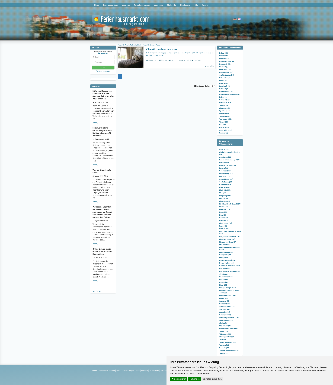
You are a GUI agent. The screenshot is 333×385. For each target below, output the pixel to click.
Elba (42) (222, 193)
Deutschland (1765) (226, 61)
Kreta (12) (223, 226)
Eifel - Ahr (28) (225, 190)
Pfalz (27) (223, 285)
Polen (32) (223, 97)
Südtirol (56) (224, 331)
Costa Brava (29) (225, 182)
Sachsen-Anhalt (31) (227, 306)
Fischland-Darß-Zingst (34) (230, 204)
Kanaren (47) (224, 220)
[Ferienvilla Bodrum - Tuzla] (131, 58)
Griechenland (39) (226, 72)
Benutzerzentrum (110, 5)
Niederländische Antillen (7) (229, 94)
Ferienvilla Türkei (123, 45)
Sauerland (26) (225, 315)
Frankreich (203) (225, 70)
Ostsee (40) (224, 282)
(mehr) (95, 122)
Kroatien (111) (224, 86)
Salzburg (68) (224, 309)
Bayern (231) (224, 168)
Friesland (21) (224, 209)
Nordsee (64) (224, 268)
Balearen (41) (224, 163)
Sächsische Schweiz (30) (229, 329)
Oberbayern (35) (225, 274)
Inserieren (126, 5)
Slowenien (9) (224, 108)
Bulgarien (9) (224, 58)
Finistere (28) (224, 201)
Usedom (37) (224, 348)
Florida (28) (223, 207)
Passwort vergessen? (103, 71)
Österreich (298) (225, 130)
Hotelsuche (185, 5)
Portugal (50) (224, 100)
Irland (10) (223, 80)
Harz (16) (222, 215)
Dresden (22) (224, 187)
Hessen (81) (224, 218)
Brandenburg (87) (226, 174)
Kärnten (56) (224, 229)
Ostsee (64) (224, 279)
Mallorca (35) (224, 245)
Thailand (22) (224, 116)
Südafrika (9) (224, 114)
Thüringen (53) (225, 334)
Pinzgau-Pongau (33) (227, 288)
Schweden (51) (225, 103)
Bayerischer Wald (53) (227, 165)
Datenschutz (166, 370)
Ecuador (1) (223, 133)
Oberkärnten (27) (226, 277)
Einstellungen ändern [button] (212, 379)
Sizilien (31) (223, 323)
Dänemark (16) (225, 64)
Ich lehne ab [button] (194, 379)
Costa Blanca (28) (226, 179)
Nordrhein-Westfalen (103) (229, 266)
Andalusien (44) (225, 157)
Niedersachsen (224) (227, 260)
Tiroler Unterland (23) (227, 342)
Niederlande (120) (226, 92)
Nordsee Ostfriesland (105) (229, 271)
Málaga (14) (223, 257)
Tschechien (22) (225, 119)
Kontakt (205, 5)
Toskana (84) (224, 345)
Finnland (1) (223, 67)
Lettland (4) (223, 89)
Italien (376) (224, 83)
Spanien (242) (224, 111)
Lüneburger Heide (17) (227, 242)
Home (96, 5)
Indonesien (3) (224, 78)
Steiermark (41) (225, 326)
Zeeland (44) (224, 353)
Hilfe (196, 5)
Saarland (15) (224, 301)
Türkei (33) (223, 122)
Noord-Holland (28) (226, 263)
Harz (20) (223, 212)
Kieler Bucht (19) (225, 223)
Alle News (96, 291)
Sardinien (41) (224, 312)
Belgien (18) (223, 53)
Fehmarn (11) (224, 198)
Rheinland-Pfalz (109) (227, 296)
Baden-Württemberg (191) (229, 160)
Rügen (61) (223, 298)
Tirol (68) (222, 340)
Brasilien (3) (224, 56)
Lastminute (158, 5)
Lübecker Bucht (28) (227, 239)
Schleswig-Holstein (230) (229, 318)
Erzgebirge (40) (225, 196)
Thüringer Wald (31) (226, 337)
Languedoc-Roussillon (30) (229, 236)
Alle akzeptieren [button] (179, 379)
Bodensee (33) (225, 171)
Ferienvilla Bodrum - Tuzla (151, 45)
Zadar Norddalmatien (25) (229, 351)
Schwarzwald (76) (226, 320)
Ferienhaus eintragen (125, 370)
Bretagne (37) (224, 176)
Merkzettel (171, 5)
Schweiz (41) (224, 105)
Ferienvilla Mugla (136, 45)
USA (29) (222, 125)
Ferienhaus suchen (142, 5)
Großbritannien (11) (226, 75)
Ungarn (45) (224, 127)
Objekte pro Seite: (202, 86)
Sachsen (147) (224, 304)
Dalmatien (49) (225, 185)
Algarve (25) (224, 149)
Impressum (154, 370)
